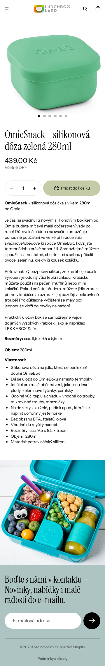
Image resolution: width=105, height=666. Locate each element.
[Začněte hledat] (85, 8)
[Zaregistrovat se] (91, 620)
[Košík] (98, 8)
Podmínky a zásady (52, 658)
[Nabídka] (6, 8)
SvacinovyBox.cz (45, 647)
